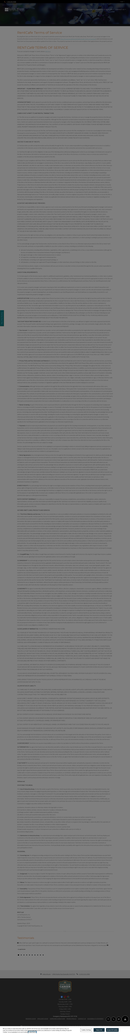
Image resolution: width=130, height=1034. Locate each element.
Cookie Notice (32, 1032)
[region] (65, 1030)
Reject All (99, 1030)
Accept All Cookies (112, 1030)
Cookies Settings (86, 1030)
